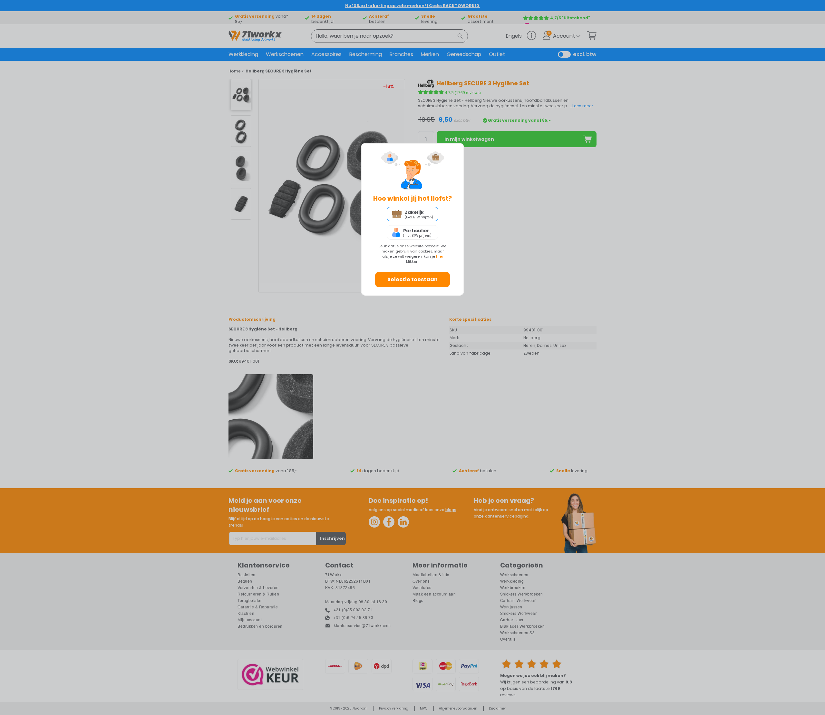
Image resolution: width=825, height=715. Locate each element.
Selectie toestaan (412, 279)
